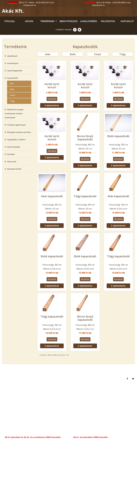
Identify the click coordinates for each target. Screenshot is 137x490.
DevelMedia (129, 483)
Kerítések (11, 154)
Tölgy (12, 101)
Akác (12, 83)
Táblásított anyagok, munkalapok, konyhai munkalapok (14, 113)
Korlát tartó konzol (52, 85)
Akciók (29, 21)
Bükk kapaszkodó (118, 136)
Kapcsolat (127, 21)
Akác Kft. (13, 11)
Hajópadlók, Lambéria (16, 139)
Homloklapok (12, 63)
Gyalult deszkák (13, 147)
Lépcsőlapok (12, 56)
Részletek (52, 99)
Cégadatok (46, 378)
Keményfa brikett (14, 169)
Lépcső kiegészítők (14, 70)
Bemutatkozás (68, 21)
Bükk (12, 89)
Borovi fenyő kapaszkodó (85, 137)
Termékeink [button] (47, 21)
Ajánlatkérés (88, 21)
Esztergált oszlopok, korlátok (19, 132)
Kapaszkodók (12, 78)
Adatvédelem (32, 378)
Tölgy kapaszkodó (85, 196)
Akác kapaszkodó (52, 196)
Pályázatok (108, 21)
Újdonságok (17, 378)
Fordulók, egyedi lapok (16, 125)
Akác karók (11, 161)
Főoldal (9, 21)
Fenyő (12, 95)
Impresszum (60, 378)
